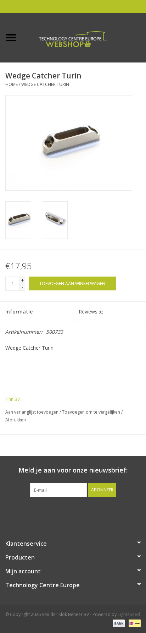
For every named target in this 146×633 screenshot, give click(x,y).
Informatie (19, 311)
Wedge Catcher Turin (45, 84)
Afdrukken (15, 420)
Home (11, 84)
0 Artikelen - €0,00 (122, 6)
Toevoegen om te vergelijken (91, 412)
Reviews (91, 311)
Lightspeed (129, 614)
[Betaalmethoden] (118, 623)
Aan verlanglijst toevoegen (31, 412)
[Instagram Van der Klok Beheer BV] (111, 511)
